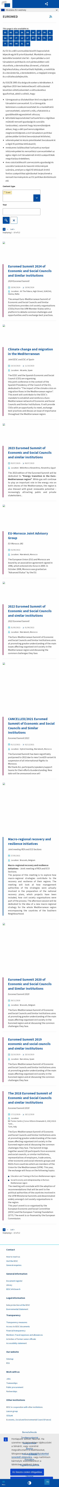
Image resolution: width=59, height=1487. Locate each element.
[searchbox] (21, 198)
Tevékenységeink (29, 1437)
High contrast (29, 1483)
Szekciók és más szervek (29, 1470)
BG (11, 32)
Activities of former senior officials (21, 1339)
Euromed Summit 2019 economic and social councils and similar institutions (29, 1044)
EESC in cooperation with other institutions (24, 1407)
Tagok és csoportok (29, 1465)
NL (39, 38)
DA (22, 32)
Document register (14, 1281)
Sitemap (9, 1359)
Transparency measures (16, 1322)
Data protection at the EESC (18, 1305)
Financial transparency (15, 1330)
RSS (51, 16)
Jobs (8, 1378)
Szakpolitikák (29, 1443)
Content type (9, 186)
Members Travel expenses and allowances (24, 1335)
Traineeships (11, 1383)
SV (28, 43)
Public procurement (14, 1387)
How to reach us (13, 1256)
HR (11, 38)
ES (5, 32)
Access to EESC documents (18, 1326)
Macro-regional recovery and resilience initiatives (29, 841)
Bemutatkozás (29, 1432)
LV (22, 38)
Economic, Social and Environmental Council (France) (28, 1419)
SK (16, 43)
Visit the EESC (12, 1261)
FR (44, 32)
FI (5, 43)
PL (44, 38)
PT (50, 38)
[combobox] (21, 196)
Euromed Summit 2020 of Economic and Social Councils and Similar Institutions (30, 984)
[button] (46, 4)
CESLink (9, 1415)
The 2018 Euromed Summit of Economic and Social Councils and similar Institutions (30, 1098)
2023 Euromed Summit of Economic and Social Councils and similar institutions (30, 453)
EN (27, 32)
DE (33, 32)
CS (16, 32)
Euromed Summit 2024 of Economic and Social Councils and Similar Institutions (30, 271)
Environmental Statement (17, 1309)
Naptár (29, 1448)
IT (16, 38)
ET (39, 32)
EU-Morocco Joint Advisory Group (28, 535)
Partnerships (11, 1391)
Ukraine (29, 1476)
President (29, 1459)
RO (11, 43)
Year (5, 204)
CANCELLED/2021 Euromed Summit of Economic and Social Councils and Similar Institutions (31, 726)
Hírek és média (29, 1454)
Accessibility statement (16, 1343)
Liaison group (12, 1411)
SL (22, 43)
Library (9, 1285)
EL (50, 32)
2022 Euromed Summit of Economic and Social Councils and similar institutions (30, 611)
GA (5, 38)
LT (28, 38)
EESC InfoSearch (13, 1289)
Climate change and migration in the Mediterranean (30, 351)
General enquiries (13, 1265)
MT (33, 38)
